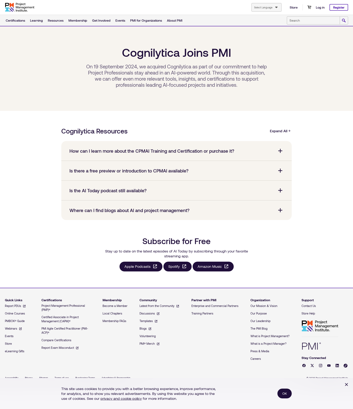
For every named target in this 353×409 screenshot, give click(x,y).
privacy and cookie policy (121, 398)
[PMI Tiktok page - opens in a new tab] (345, 365)
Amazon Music (210, 266)
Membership (77, 20)
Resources (56, 20)
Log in (320, 7)
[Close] (346, 384)
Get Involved (101, 20)
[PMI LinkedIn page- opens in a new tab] (337, 365)
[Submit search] (344, 21)
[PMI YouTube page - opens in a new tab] (328, 365)
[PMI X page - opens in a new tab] (312, 365)
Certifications (15, 20)
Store (294, 7)
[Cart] (309, 7)
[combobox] (266, 7)
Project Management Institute (320, 326)
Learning (36, 20)
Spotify (174, 266)
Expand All (278, 131)
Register (338, 7)
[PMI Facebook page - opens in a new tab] (304, 365)
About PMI (174, 20)
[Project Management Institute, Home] (19, 7)
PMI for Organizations (146, 20)
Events (120, 20)
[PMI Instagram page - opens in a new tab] (320, 365)
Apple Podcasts (137, 266)
